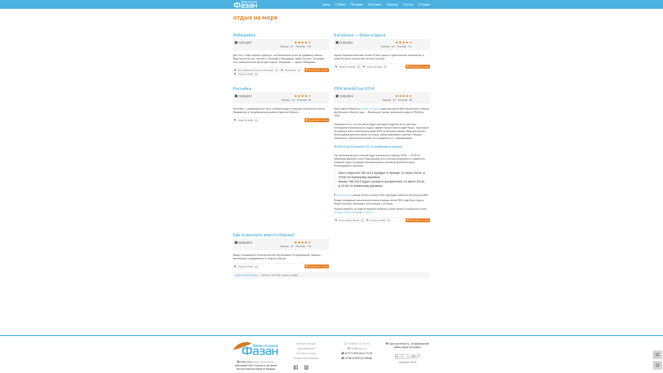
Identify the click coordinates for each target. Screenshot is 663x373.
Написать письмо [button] (306, 343)
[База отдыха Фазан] (255, 348)
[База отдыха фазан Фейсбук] (295, 367)
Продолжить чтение (318, 70)
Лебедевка (244, 35)
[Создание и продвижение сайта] (407, 357)
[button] (256, 70)
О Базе (340, 4)
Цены (326, 4)
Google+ (338, 212)
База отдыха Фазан (263, 362)
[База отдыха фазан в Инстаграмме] (316, 367)
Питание (356, 4)
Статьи (408, 4)
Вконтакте (350, 212)
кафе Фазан (343, 195)
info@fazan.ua (358, 348)
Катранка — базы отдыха (360, 35)
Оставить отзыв (306, 353)
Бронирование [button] (306, 348)
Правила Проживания (306, 358)
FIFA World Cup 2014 (354, 88)
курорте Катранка (370, 108)
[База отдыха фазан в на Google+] (306, 367)
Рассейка (242, 88)
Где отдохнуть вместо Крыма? (264, 234)
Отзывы (424, 4)
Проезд (392, 4)
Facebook (367, 212)
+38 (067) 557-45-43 (358, 343)
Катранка (374, 4)
